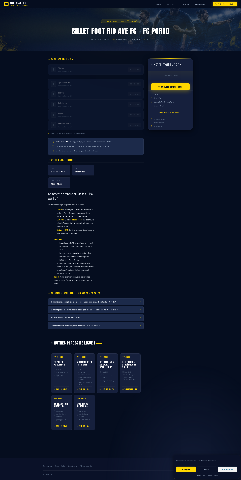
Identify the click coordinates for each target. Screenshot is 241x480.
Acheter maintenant (172, 86)
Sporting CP (200, 4)
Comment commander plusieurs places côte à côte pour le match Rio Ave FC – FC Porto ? (83, 302)
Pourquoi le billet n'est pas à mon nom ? (65, 317)
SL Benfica (185, 4)
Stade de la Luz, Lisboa (131, 375)
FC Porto (157, 4)
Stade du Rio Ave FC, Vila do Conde (128, 39)
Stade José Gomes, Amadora (106, 376)
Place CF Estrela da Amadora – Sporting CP (108, 380)
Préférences (227, 469)
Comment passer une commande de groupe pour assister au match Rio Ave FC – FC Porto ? (84, 310)
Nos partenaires (72, 466)
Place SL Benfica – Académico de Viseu (130, 378)
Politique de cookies (86, 466)
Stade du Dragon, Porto (62, 372)
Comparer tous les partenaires (169, 113)
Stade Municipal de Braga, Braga (61, 415)
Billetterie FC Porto (159, 106)
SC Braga (170, 4)
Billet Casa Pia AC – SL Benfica (84, 420)
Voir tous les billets (226, 4)
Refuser (206, 469)
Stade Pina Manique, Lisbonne (84, 415)
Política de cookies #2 (201, 475)
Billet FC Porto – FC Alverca (60, 376)
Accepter (186, 469)
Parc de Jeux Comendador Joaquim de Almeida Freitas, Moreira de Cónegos (85, 375)
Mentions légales (213, 475)
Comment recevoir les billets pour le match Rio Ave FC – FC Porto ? (75, 325)
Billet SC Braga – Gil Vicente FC (61, 420)
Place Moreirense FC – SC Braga (85, 383)
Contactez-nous (47, 466)
